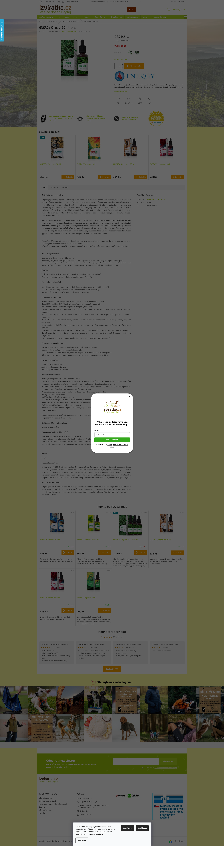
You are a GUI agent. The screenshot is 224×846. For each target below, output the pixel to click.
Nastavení (81, 840)
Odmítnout (127, 828)
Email (96, 430)
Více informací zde (95, 834)
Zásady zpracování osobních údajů (117, 446)
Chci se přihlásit (112, 440)
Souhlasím (142, 828)
